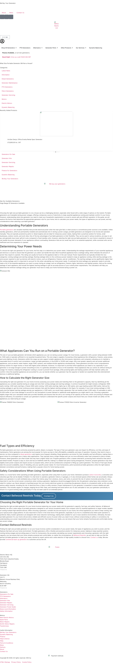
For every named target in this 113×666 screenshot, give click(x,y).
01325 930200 (12, 588)
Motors (4, 99)
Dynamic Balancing (8, 107)
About (4, 13)
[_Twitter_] (6, 17)
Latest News (6, 71)
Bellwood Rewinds (80, 535)
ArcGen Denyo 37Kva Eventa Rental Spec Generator (25, 139)
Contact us (94, 537)
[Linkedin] (11, 17)
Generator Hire (7, 158)
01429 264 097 (12, 569)
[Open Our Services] (85, 48)
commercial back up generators (16, 539)
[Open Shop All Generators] (16, 48)
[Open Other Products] (72, 48)
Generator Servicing (8, 95)
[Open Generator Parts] (57, 48)
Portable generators (6, 230)
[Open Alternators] (42, 48)
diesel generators (26, 454)
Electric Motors (7, 103)
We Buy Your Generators (10, 179)
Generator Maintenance (9, 83)
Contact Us (20, 13)
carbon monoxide (95, 475)
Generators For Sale (8, 154)
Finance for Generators (9, 170)
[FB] (2, 17)
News (11, 13)
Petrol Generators (8, 91)
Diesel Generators (8, 79)
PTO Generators (7, 87)
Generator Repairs (8, 166)
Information (5, 75)
